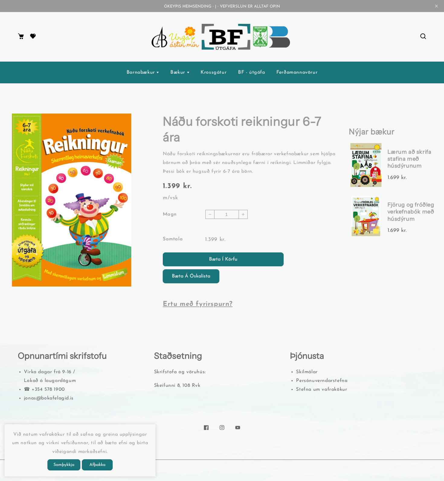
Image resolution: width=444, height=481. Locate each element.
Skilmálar (306, 372)
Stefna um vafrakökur (321, 389)
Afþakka (97, 465)
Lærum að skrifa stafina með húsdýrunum (410, 159)
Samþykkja (63, 465)
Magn (170, 214)
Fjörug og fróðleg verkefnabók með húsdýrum (411, 211)
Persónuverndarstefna (321, 380)
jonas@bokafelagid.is (49, 398)
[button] (423, 36)
